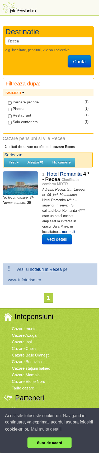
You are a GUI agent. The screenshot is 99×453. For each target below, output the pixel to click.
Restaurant (21, 115)
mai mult (68, 232)
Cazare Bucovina (27, 361)
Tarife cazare (23, 388)
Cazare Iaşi (22, 342)
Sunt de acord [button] (49, 443)
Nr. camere (61, 162)
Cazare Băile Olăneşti (30, 355)
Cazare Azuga (24, 335)
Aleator (33, 162)
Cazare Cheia (24, 348)
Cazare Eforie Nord (28, 381)
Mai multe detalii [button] (46, 429)
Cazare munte (24, 328)
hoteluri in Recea (46, 269)
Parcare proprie (25, 102)
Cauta (79, 61)
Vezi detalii (57, 239)
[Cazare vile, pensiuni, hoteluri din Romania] (18, 7)
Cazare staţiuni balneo (31, 368)
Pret (13, 162)
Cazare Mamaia (26, 375)
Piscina (18, 109)
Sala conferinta (25, 122)
